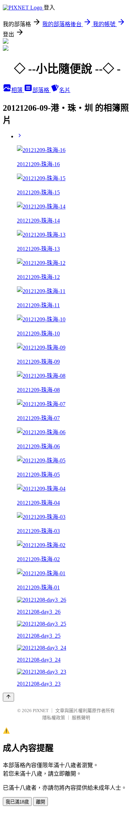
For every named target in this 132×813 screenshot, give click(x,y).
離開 (40, 802)
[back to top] (8, 697)
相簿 (17, 90)
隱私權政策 (53, 717)
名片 (64, 90)
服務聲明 (81, 717)
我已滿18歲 (17, 802)
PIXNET (41, 710)
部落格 (41, 90)
